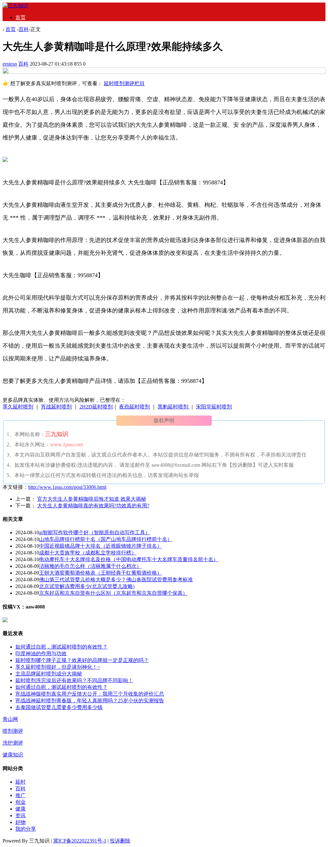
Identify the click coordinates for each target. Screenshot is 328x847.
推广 (20, 795)
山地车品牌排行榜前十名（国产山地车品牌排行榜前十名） (105, 539)
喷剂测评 (13, 731)
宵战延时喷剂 (56, 406)
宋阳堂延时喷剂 (214, 406)
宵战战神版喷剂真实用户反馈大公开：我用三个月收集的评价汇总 (89, 694)
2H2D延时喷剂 (96, 406)
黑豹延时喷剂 (174, 406)
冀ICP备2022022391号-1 (79, 840)
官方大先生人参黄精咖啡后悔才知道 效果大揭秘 (91, 499)
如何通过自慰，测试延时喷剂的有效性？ (61, 646)
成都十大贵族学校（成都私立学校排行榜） (87, 552)
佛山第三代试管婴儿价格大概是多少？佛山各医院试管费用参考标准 (116, 579)
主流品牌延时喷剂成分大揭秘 (48, 673)
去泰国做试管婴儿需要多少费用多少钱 (58, 707)
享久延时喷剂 (18, 406)
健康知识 (13, 754)
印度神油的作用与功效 (41, 653)
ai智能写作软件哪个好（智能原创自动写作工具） (94, 532)
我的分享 (25, 829)
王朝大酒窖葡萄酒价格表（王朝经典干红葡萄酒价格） (100, 573)
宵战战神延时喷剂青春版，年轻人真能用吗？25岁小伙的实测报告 (89, 700)
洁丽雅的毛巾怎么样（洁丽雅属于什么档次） (90, 566)
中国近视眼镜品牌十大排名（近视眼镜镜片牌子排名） (100, 546)
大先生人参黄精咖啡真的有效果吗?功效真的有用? (93, 505)
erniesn (10, 64)
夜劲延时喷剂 (134, 406)
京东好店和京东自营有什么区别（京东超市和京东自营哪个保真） (113, 593)
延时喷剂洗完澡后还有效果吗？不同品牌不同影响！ (74, 680)
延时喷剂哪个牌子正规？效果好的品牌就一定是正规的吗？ (82, 660)
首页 (20, 17)
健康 (20, 808)
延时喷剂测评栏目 (124, 83)
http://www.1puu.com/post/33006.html (67, 487)
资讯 (20, 815)
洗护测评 (13, 743)
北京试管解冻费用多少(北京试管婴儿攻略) (87, 586)
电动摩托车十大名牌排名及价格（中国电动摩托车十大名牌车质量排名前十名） (128, 559)
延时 (20, 782)
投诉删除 (120, 840)
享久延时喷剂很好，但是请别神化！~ (57, 667)
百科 (24, 29)
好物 (20, 822)
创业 (20, 802)
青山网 (10, 719)
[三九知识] (15, 5)
